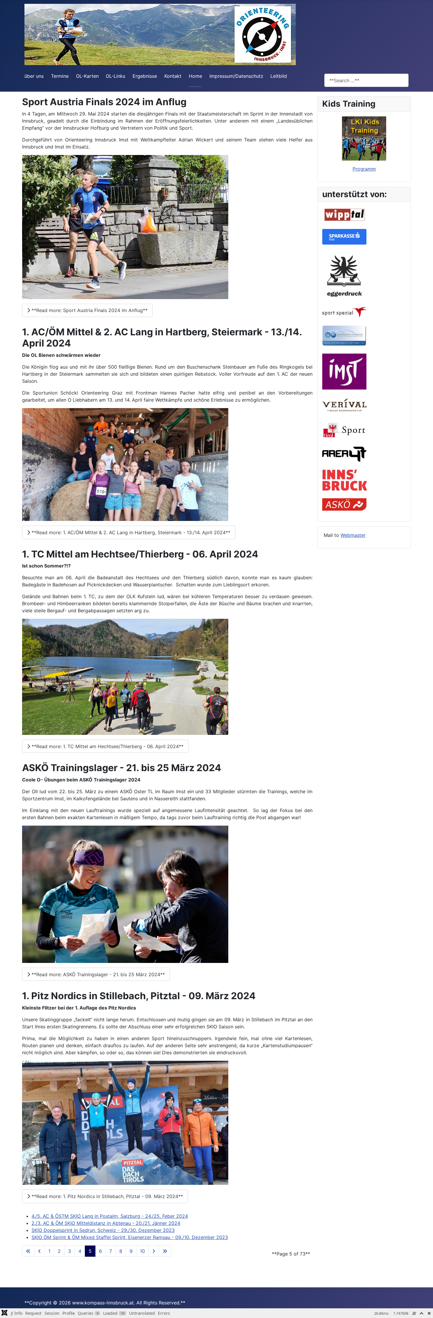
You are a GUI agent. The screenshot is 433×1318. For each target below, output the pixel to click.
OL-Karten (87, 76)
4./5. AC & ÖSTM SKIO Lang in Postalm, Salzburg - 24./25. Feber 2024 (110, 1216)
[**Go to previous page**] (39, 1251)
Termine (60, 76)
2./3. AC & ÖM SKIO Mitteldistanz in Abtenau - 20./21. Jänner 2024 (106, 1223)
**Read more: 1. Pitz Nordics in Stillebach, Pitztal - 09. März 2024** (106, 1196)
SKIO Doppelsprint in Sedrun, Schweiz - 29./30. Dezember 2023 (103, 1230)
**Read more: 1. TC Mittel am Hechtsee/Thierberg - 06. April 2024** (107, 746)
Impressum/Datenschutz (236, 76)
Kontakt (172, 76)
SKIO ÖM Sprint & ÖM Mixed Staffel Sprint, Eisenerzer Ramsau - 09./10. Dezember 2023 (130, 1237)
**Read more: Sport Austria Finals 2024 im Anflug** (89, 310)
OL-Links (115, 76)
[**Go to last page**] (165, 1251)
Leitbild (278, 76)
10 (142, 1251)
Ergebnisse (145, 76)
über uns (34, 76)
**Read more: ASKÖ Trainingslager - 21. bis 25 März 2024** (97, 974)
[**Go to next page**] (153, 1251)
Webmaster (353, 535)
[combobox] (366, 80)
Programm (364, 169)
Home (195, 76)
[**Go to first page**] (28, 1251)
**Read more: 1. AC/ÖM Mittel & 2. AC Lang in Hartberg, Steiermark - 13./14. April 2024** (130, 532)
